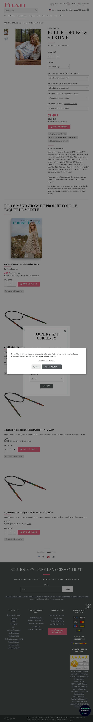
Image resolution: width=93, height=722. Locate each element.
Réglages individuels (46, 360)
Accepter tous (52, 367)
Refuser (36, 367)
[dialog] (46, 361)
